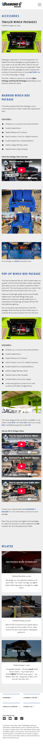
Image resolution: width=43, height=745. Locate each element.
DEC (3, 425)
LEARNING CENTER (30, 698)
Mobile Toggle (39, 4)
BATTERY (33, 72)
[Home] (12, 4)
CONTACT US (28, 707)
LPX (29, 425)
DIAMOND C (7, 698)
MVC (14, 422)
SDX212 (18, 261)
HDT (25, 422)
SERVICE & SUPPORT (10, 707)
